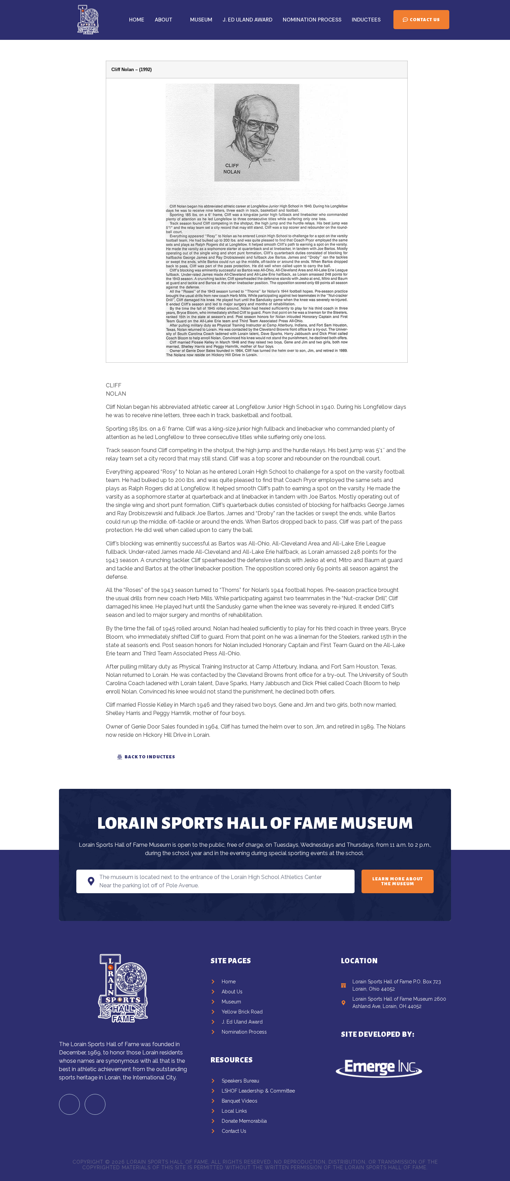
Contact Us (425, 19)
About (163, 19)
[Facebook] (69, 1104)
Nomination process (312, 19)
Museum (201, 19)
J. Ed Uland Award (247, 19)
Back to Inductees (150, 757)
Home (136, 19)
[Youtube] (95, 1104)
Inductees (366, 19)
